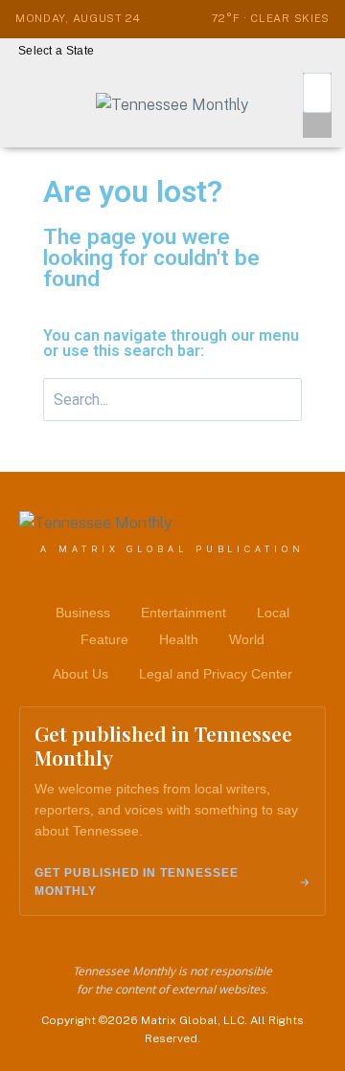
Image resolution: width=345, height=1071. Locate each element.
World (246, 639)
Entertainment (183, 612)
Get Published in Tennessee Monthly (136, 882)
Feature (104, 639)
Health (178, 639)
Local (273, 612)
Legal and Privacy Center (215, 673)
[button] (60, 50)
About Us (80, 673)
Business (83, 612)
